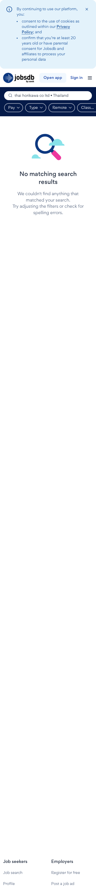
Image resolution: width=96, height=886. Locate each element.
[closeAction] (86, 9)
